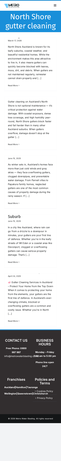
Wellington (10, 393)
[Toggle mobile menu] (55, 5)
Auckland (9, 387)
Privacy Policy (45, 398)
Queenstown (24, 393)
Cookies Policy (45, 391)
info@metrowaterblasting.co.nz (21, 356)
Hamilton (21, 387)
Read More (13, 85)
